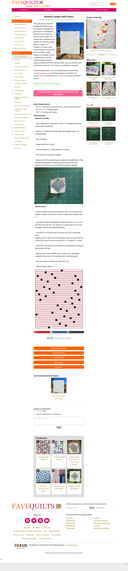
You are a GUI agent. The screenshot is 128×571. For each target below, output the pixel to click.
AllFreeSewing (70, 525)
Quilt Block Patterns (20, 34)
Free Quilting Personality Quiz (93, 143)
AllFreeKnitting (70, 523)
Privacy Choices (45, 538)
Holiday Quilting (19, 90)
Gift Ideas (17, 87)
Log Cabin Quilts (19, 41)
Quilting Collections (20, 24)
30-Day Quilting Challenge (108, 123)
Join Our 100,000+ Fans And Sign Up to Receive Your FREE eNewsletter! (58, 93)
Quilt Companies (19, 121)
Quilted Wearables (20, 128)
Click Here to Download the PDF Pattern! (47, 84)
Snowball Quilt (59, 358)
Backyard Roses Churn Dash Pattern (108, 78)
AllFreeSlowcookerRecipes (102, 523)
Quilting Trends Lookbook (108, 143)
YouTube (42, 76)
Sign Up (92, 507)
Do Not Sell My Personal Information (27, 531)
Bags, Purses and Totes (21, 67)
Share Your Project (29, 538)
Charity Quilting (19, 77)
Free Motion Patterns (20, 84)
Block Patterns (18, 73)
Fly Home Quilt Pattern (43, 458)
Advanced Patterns (20, 48)
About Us (26, 528)
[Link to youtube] (46, 520)
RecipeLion (97, 525)
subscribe (62, 76)
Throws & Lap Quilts (20, 56)
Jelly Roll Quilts (19, 38)
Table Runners (18, 45)
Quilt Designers (19, 124)
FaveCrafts (69, 518)
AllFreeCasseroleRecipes (101, 528)
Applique (17, 60)
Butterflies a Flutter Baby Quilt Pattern (101, 50)
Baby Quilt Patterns (20, 31)
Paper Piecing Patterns (21, 117)
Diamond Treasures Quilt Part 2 (43, 488)
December (59, 367)
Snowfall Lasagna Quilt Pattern (58, 397)
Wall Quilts (17, 148)
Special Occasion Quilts (21, 138)
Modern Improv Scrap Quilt (108, 98)
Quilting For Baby (19, 131)
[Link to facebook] (27, 520)
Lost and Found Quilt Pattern (59, 487)
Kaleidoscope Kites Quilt (93, 98)
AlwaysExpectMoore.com (42, 73)
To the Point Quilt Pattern (59, 458)
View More (101, 54)
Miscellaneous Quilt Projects (20, 110)
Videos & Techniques (20, 145)
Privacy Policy (18, 535)
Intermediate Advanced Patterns (21, 98)
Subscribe (17, 16)
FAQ (45, 531)
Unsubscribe (56, 535)
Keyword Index (54, 531)
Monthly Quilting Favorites (22, 114)
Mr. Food (96, 518)
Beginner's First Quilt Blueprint (93, 123)
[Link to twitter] (34, 520)
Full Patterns (58, 362)
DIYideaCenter (70, 528)
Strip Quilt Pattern (58, 353)
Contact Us (46, 528)
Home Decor (18, 94)
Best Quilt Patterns (20, 28)
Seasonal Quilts (19, 134)
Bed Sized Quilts (19, 70)
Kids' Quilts (17, 102)
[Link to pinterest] (40, 520)
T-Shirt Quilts (18, 141)
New (88, 105)
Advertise (36, 528)
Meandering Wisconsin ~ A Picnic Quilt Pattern (74, 461)
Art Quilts (17, 63)
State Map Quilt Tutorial (63, 338)
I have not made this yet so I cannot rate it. (48, 414)
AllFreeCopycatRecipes (101, 520)
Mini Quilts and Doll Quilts (22, 106)
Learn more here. (71, 545)
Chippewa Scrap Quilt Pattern (74, 487)
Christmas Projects (20, 80)
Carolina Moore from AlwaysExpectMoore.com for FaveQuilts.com (58, 19)
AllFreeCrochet (70, 520)
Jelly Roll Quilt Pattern (59, 348)
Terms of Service (42, 535)
